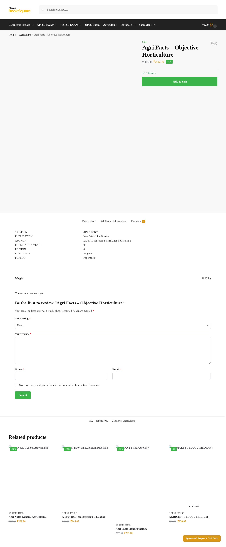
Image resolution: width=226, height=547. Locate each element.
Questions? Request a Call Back (202, 538)
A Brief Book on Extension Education (83, 516)
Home (12, 34)
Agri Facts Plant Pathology (131, 528)
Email (116, 369)
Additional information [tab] (113, 221)
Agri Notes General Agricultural (27, 516)
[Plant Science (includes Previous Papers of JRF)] (215, 43)
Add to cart (180, 81)
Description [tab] (88, 221)
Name (19, 369)
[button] (209, 24)
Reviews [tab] (137, 221)
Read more (193, 529)
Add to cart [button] (32, 529)
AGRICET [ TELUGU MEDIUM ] (189, 516)
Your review (23, 333)
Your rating (23, 318)
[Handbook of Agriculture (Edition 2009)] (212, 43)
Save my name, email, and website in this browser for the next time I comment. (59, 385)
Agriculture (25, 34)
